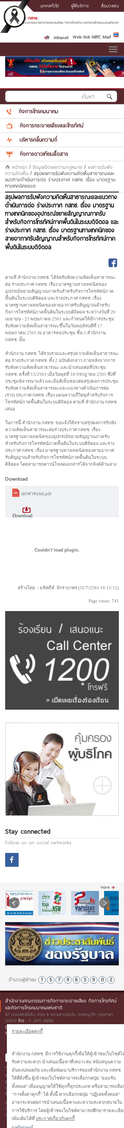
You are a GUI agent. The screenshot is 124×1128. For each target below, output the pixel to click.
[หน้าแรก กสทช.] (62, 22)
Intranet (61, 37)
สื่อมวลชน (110, 5)
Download (22, 515)
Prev (14, 903)
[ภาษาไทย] (116, 36)
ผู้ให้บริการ (80, 5)
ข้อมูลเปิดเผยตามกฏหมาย (57, 167)
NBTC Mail (101, 37)
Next (104, 903)
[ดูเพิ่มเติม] (108, 887)
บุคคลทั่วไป (49, 5)
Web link (81, 37)
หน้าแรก (18, 167)
